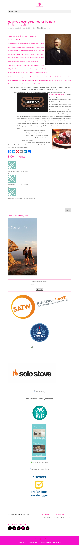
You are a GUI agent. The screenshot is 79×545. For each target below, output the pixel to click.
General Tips (37, 28)
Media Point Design (54, 542)
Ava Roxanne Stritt (15, 28)
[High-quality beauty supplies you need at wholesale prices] (39, 462)
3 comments (46, 28)
